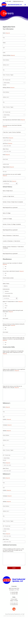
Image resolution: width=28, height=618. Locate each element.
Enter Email (5, 159)
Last (4, 47)
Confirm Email (6, 164)
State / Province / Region (8, 74)
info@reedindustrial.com (18, 1)
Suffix (4, 52)
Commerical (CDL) (9, 293)
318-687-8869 (8, 1)
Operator (7, 291)
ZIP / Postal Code (6, 79)
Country (4, 84)
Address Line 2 (6, 64)
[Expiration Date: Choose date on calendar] (16, 298)
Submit (14, 567)
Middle (4, 42)
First (4, 37)
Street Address (6, 59)
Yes (5, 266)
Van (5, 307)
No (5, 268)
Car (5, 303)
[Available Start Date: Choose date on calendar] (16, 183)
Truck (6, 305)
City (3, 69)
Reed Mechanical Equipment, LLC (14, 614)
